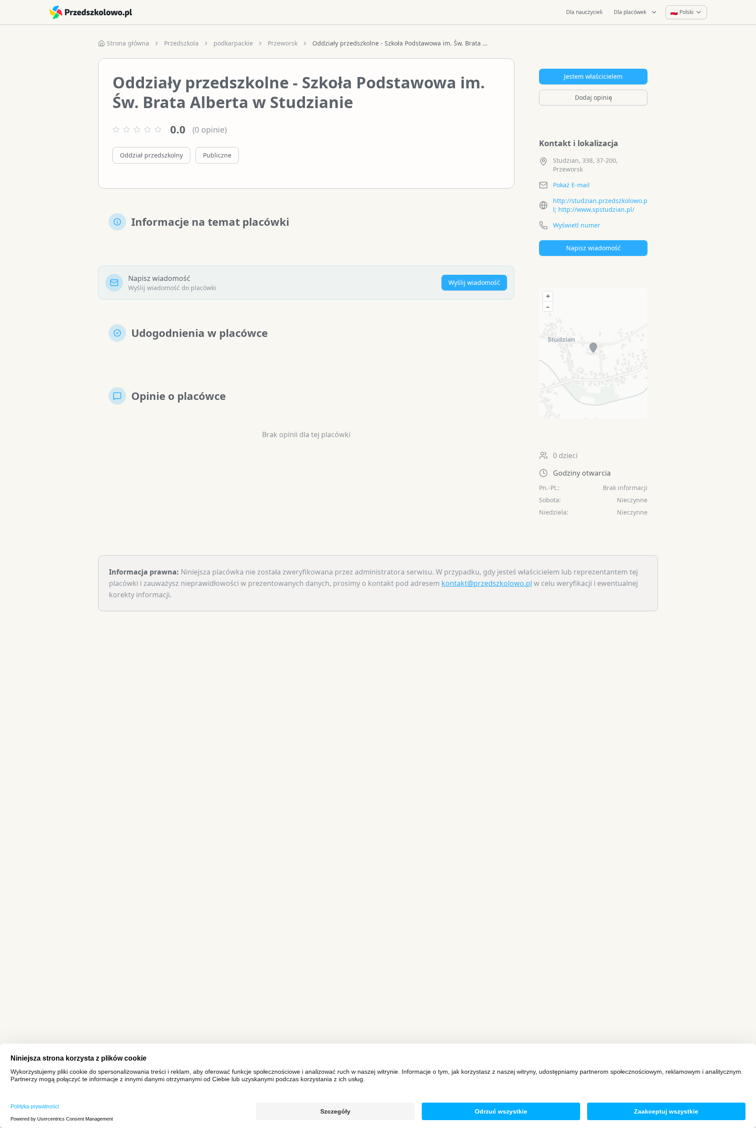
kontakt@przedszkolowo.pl (486, 583)
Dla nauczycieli (584, 12)
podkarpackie (233, 43)
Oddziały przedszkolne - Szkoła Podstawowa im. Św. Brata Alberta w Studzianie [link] (399, 43)
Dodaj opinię (593, 97)
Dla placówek (630, 12)
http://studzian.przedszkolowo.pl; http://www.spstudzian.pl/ (600, 205)
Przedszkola (181, 43)
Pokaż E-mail (571, 185)
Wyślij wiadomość (474, 282)
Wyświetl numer (576, 225)
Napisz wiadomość (593, 248)
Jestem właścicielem (593, 76)
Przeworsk (283, 43)
